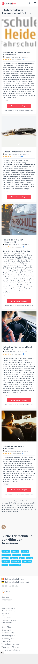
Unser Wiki (6, 630)
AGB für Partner (7, 618)
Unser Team (7, 600)
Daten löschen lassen (8, 608)
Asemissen (6, 551)
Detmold (29, 558)
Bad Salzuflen (6, 554)
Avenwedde (25, 551)
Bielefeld (5, 558)
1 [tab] (19, 44)
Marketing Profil (8, 638)
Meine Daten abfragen (9, 611)
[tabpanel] (19, 32)
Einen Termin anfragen (19, 106)
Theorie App (7, 641)
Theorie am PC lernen (11, 647)
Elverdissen (6, 561)
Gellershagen (27, 561)
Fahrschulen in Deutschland (17, 582)
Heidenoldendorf (15, 565)
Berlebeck (26, 554)
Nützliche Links (8, 633)
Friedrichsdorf (16, 561)
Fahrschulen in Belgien (15, 579)
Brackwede (14, 558)
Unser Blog (6, 627)
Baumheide (16, 554)
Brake (22, 558)
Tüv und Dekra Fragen (11, 650)
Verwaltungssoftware (11, 644)
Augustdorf (15, 551)
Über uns (5, 597)
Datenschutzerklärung (9, 620)
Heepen (5, 565)
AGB (3, 615)
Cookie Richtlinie (7, 622)
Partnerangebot (8, 635)
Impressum (5, 613)
